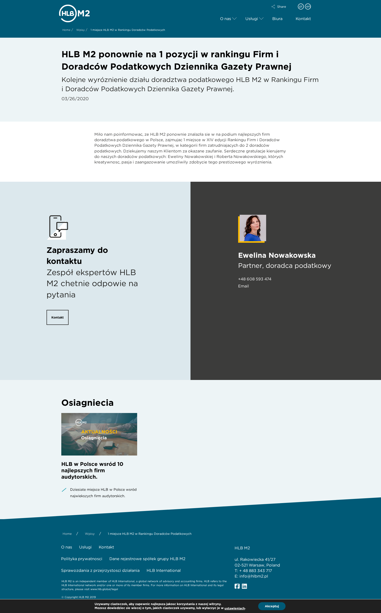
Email (243, 286)
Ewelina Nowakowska (277, 255)
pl (300, 6)
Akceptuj (272, 606)
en (308, 6)
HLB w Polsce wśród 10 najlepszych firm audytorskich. (92, 470)
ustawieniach (234, 608)
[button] (282, 7)
